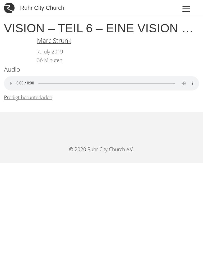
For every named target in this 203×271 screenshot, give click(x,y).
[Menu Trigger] (186, 8)
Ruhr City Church (42, 7)
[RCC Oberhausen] (118, 128)
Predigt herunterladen (28, 97)
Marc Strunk (54, 40)
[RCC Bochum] (85, 128)
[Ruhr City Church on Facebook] (102, 128)
